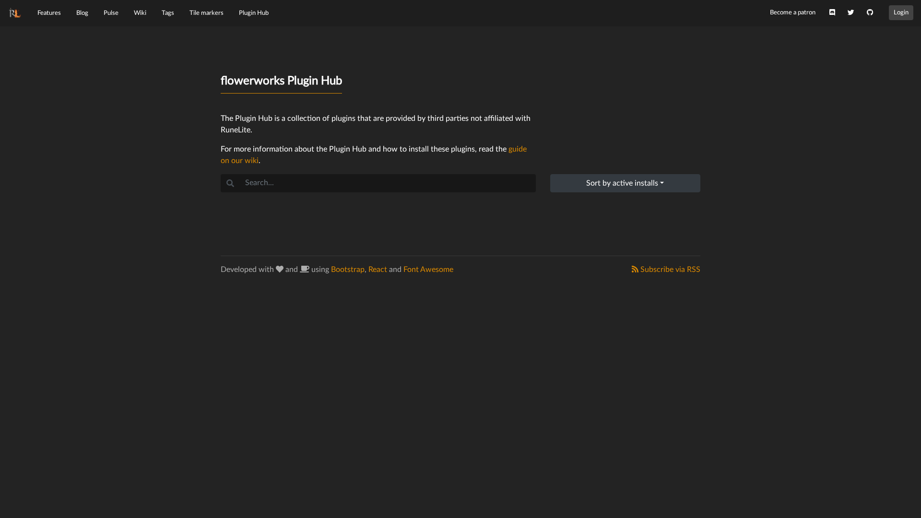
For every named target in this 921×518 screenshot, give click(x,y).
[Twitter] (851, 13)
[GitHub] (870, 13)
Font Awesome (428, 269)
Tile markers (206, 13)
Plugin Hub (254, 13)
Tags (168, 13)
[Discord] (832, 13)
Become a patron (792, 12)
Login (901, 12)
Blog (82, 13)
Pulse (111, 13)
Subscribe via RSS (669, 269)
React (377, 269)
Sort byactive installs (622, 183)
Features (49, 13)
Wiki (140, 13)
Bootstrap (348, 269)
